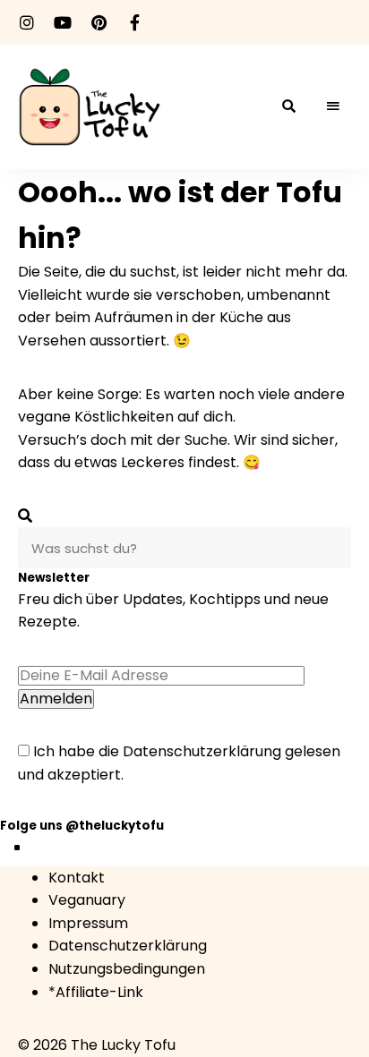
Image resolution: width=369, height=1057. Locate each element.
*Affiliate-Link (95, 992)
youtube (63, 22)
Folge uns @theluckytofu (82, 825)
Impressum (88, 923)
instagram (27, 22)
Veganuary (86, 900)
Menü (333, 106)
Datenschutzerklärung (202, 751)
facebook (134, 22)
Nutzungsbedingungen (126, 969)
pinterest (98, 22)
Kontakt (76, 877)
